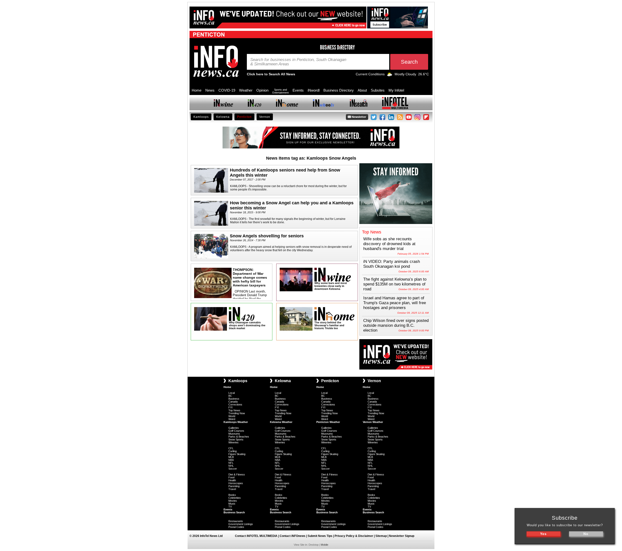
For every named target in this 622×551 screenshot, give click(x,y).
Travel (232, 489)
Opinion (262, 90)
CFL (230, 448)
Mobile (324, 544)
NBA (231, 459)
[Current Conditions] (389, 75)
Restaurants (235, 521)
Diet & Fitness (236, 474)
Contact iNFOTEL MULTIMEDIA (256, 536)
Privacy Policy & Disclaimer (354, 536)
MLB (231, 457)
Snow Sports (235, 439)
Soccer (232, 468)
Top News (234, 410)
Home (196, 90)
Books (232, 494)
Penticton (244, 117)
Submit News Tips (320, 536)
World (231, 416)
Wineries (233, 442)
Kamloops (201, 117)
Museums (234, 433)
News (210, 90)
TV (230, 506)
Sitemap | (382, 536)
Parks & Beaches (238, 436)
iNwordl (314, 90)
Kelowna (223, 117)
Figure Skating (236, 454)
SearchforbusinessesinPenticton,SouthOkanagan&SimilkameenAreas (298, 62)
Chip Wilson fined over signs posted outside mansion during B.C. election (396, 325)
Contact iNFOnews (292, 536)
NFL (230, 462)
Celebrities (234, 497)
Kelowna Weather (281, 422)
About (362, 90)
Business (233, 398)
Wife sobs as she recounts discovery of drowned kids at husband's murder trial (389, 244)
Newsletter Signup (401, 536)
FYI (230, 407)
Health (232, 480)
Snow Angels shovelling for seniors (267, 235)
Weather (245, 90)
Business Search (234, 512)
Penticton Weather (328, 422)
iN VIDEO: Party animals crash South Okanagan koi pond (391, 264)
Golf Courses (236, 430)
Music (231, 503)
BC (230, 395)
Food (231, 477)
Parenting (234, 486)
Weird (231, 419)
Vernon (264, 117)
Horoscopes (235, 483)
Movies (232, 500)
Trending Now (236, 413)
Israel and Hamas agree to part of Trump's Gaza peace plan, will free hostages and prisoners (394, 303)
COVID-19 (226, 90)
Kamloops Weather (236, 422)
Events (298, 90)
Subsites (378, 90)
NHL (231, 465)
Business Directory (338, 90)
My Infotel (396, 90)
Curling (232, 451)
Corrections (235, 404)
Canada (233, 401)
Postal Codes (236, 526)
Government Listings (240, 524)
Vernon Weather (373, 422)
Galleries (233, 427)
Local (231, 392)
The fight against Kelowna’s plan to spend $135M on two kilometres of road (394, 284)
